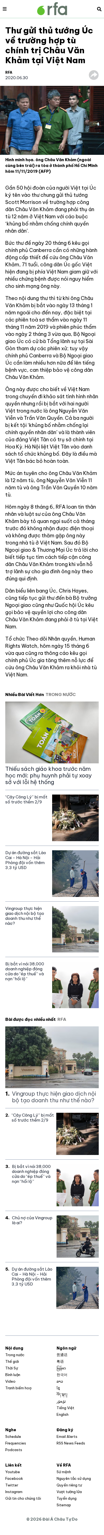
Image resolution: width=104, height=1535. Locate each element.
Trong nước (14, 1355)
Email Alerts (67, 1436)
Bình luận (12, 1374)
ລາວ (60, 1381)
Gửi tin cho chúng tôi (23, 1498)
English (63, 1414)
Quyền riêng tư (69, 1485)
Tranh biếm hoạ (18, 1388)
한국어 (62, 1374)
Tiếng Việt (65, 1408)
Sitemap (64, 1505)
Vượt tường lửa (69, 1491)
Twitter (11, 1485)
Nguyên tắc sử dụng (74, 1478)
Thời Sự (11, 1368)
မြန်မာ (61, 1368)
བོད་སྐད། (62, 1394)
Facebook (14, 1478)
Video (10, 1381)
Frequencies (15, 1443)
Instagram (13, 1491)
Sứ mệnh (64, 1472)
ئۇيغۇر (61, 1401)
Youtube (12, 1472)
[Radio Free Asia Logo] (52, 8)
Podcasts (13, 1450)
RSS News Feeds (71, 1443)
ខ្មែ (58, 1388)
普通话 (62, 1355)
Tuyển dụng (67, 1498)
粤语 (60, 1361)
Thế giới (12, 1361)
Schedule (13, 1436)
